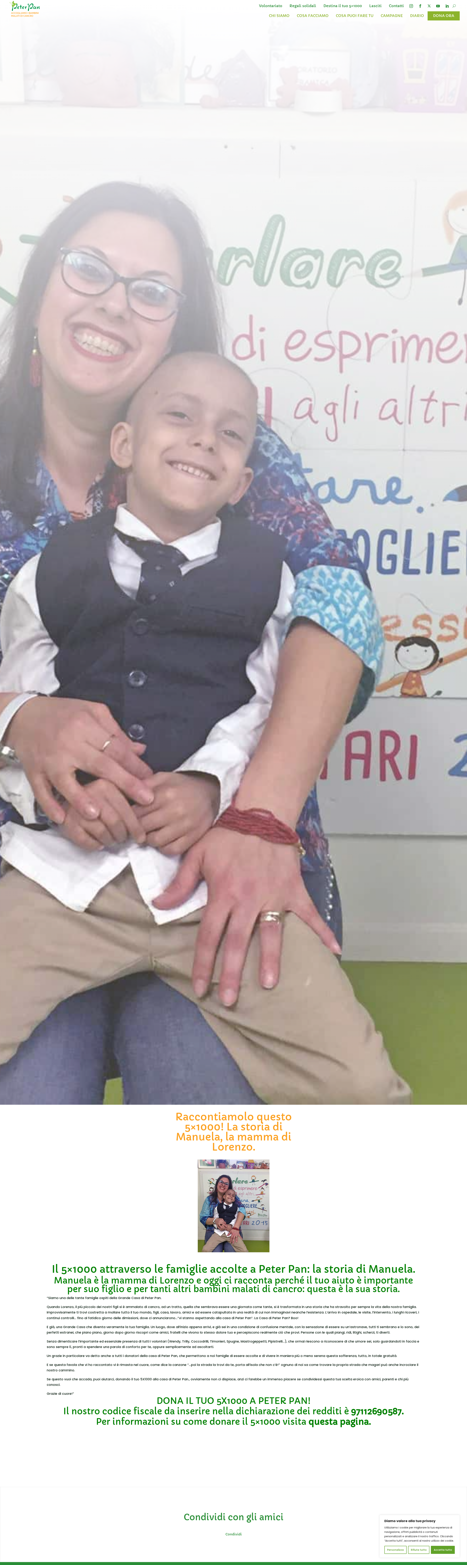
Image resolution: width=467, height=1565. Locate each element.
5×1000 (79, 1269)
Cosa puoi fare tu (354, 16)
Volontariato (270, 6)
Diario (417, 16)
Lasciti (375, 6)
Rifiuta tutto (419, 1550)
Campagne (392, 16)
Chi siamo (279, 16)
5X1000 (231, 1400)
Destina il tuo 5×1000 (342, 6)
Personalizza (395, 1550)
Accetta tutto (443, 1550)
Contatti (396, 6)
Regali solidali (303, 6)
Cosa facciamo (313, 16)
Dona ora (443, 16)
